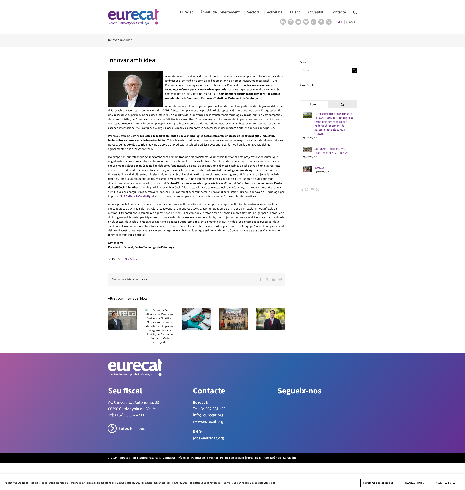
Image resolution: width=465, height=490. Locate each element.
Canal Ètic (289, 458)
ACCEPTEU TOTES (445, 483)
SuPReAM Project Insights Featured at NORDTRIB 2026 (331, 151)
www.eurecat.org (208, 421)
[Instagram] (306, 189)
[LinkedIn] (301, 189)
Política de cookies (232, 458)
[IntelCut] (307, 168)
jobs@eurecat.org (208, 438)
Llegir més (269, 483)
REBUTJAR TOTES (414, 483)
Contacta (169, 458)
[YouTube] (312, 189)
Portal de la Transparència (263, 458)
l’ (135, 196)
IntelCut (319, 168)
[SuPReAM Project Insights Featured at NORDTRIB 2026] (307, 149)
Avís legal (183, 458)
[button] (355, 12)
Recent (314, 105)
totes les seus (132, 429)
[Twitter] (317, 189)
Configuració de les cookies (378, 483)
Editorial (134, 259)
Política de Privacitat (204, 458)
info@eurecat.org (208, 415)
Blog (127, 259)
